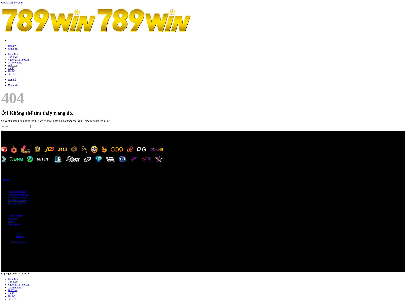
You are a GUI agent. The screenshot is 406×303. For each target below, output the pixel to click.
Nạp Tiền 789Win (17, 197)
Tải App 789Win (17, 203)
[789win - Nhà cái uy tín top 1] (96, 35)
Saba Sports (14, 224)
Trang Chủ (13, 54)
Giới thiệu (13, 57)
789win (19, 236)
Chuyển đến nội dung (12, 2)
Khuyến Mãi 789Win (18, 59)
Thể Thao (12, 65)
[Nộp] (2, 130)
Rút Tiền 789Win (17, 200)
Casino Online (15, 62)
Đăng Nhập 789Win (18, 194)
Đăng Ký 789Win (17, 191)
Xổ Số (11, 68)
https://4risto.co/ (18, 241)
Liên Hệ (12, 74)
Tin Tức (12, 71)
